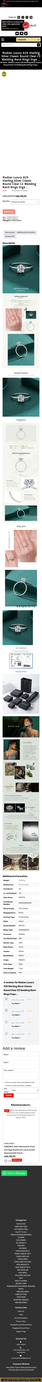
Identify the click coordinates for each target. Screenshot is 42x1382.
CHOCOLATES (21, 1224)
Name (6, 1054)
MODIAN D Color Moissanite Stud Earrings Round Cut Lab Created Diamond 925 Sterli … (19, 1149)
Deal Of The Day (21, 1232)
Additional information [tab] (26, 232)
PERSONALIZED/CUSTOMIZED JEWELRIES (21, 1286)
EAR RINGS (22, 1248)
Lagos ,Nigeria (21, 1344)
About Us (21, 1311)
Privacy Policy (21, 1321)
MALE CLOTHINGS (21, 1281)
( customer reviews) (19, 191)
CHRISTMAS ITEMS (21, 1227)
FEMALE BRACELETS (23, 1251)
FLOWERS (21, 1237)
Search (38, 45)
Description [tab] (10, 232)
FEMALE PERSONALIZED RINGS (21, 1235)
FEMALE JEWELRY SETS (23, 1254)
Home (4, 62)
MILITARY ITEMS (21, 1284)
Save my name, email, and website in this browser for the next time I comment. (19, 1083)
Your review (9, 1070)
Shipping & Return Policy (21, 1328)
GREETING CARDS (23, 1292)
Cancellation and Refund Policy (21, 1325)
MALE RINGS (23, 1273)
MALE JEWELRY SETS (22, 1267)
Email (6, 1062)
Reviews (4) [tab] (9, 236)
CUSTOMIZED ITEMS (21, 1229)
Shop (21, 1315)
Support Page (21, 1331)
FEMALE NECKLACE (22, 1256)
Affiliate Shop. (21, 1380)
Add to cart (9, 212)
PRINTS (21, 1289)
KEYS (21, 1278)
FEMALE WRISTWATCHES (22, 1262)
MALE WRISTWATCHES (22, 1275)
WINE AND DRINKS (21, 1302)
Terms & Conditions (21, 1318)
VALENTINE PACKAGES (21, 1300)
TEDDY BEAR (21, 1297)
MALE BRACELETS (23, 1265)
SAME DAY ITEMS (21, 1294)
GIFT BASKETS (21, 1243)
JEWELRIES (21, 1246)
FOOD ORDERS (21, 1240)
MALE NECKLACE (22, 1270)
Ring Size (6, 201)
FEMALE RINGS (17, 221)
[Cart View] (21, 33)
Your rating (6, 1090)
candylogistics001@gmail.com (21, 1358)
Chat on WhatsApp (16, 1173)
